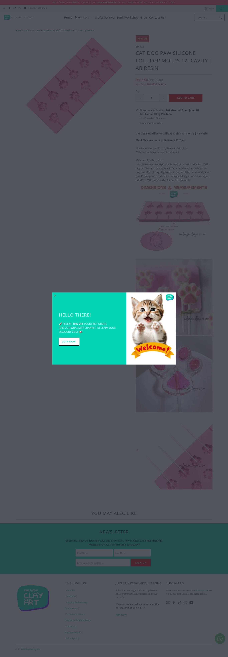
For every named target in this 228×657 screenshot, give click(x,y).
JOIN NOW (69, 341)
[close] (55, 295)
